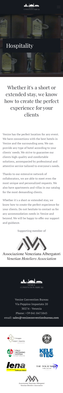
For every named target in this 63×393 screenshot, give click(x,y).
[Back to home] (31, 7)
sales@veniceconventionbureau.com (36, 318)
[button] (58, 7)
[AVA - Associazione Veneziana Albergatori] (31, 248)
